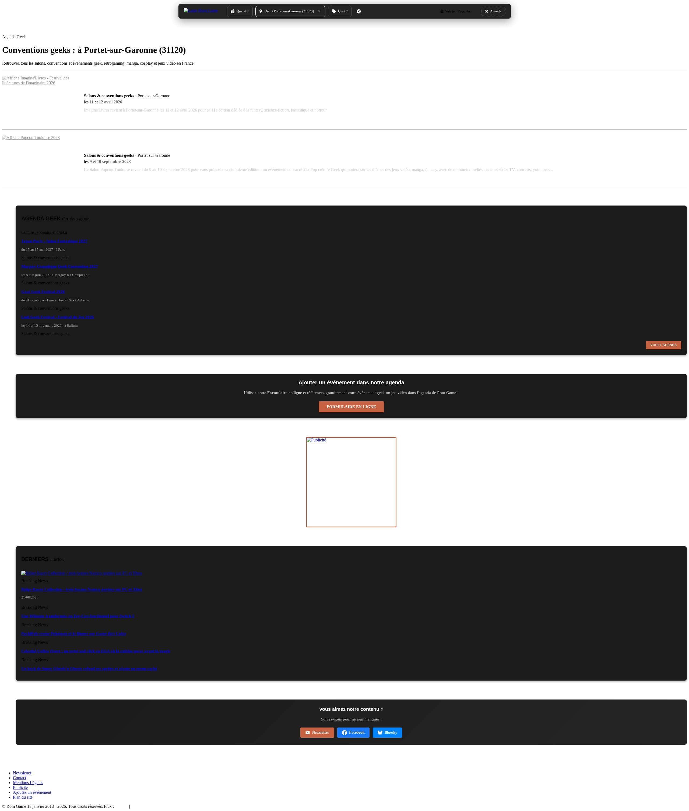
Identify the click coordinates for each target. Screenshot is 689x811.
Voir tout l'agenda (457, 11)
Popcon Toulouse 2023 (113, 147)
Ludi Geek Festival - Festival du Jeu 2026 (57, 317)
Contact (19, 777)
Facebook (357, 732)
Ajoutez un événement (32, 792)
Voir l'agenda (663, 345)
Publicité (20, 787)
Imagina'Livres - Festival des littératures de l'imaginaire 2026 (162, 88)
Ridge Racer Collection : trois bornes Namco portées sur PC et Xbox (81, 589)
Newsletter (320, 732)
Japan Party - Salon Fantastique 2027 (54, 241)
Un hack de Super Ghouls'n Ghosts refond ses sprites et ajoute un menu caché (89, 668)
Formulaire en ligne (351, 407)
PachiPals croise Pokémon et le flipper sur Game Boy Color (73, 633)
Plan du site (23, 797)
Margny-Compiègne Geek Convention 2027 (59, 266)
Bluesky (391, 732)
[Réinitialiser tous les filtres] (358, 11)
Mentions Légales (28, 782)
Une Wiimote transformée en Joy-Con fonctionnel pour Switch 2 (77, 616)
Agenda (121, 806)
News (136, 806)
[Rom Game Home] (201, 11)
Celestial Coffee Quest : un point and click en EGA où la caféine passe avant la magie (95, 651)
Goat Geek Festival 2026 (43, 292)
